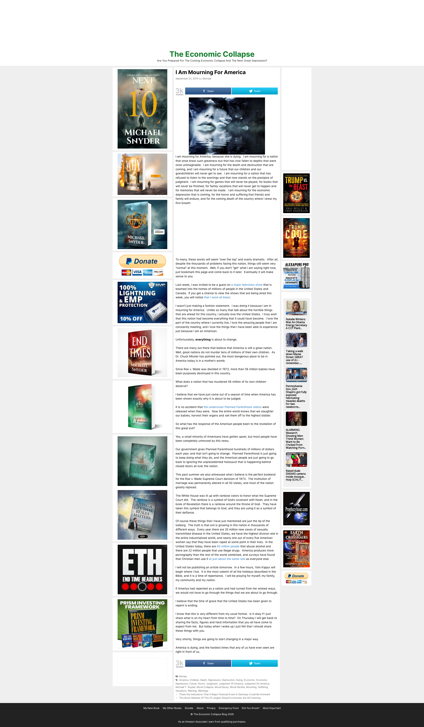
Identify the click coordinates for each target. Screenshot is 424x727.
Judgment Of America (231, 683)
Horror (201, 683)
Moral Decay (222, 687)
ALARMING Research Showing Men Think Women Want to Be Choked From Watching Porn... (296, 438)
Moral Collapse (205, 687)
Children (194, 680)
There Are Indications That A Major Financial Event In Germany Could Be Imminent (224, 694)
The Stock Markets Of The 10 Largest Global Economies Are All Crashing (220, 697)
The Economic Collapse (212, 54)
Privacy (211, 708)
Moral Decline (237, 687)
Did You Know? (251, 708)
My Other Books (172, 708)
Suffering (263, 687)
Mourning (251, 687)
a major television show (247, 284)
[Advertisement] (212, 26)
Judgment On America (256, 683)
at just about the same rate (227, 559)
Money (183, 676)
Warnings (203, 690)
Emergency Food (228, 708)
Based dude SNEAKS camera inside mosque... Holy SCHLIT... (296, 475)
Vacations (181, 690)
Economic (249, 680)
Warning (192, 690)
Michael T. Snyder (185, 687)
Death (203, 680)
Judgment (211, 683)
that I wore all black (217, 297)
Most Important (272, 708)
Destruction (228, 680)
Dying (239, 680)
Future (192, 683)
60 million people (228, 546)
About (200, 708)
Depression (214, 680)
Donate (189, 708)
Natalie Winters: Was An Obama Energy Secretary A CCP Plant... (296, 324)
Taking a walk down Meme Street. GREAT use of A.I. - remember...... (294, 357)
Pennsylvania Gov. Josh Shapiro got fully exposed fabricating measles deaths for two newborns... (296, 396)
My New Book (151, 708)
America (183, 680)
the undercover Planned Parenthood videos (233, 407)
